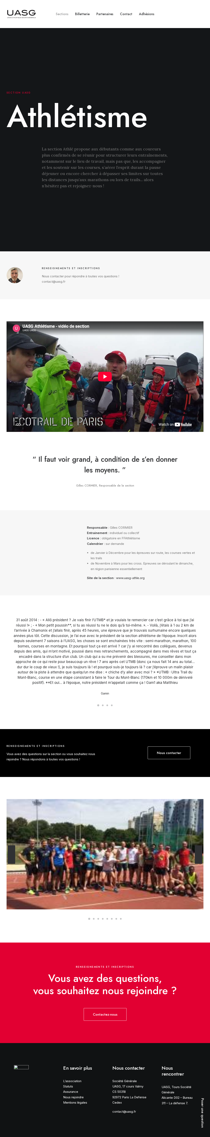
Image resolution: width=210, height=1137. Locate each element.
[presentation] (11, 863)
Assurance (70, 1092)
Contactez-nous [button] (105, 1014)
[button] (188, 14)
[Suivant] (198, 854)
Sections (62, 14)
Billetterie (82, 14)
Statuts (68, 1086)
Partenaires (104, 14)
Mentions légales (75, 1102)
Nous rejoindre (73, 1097)
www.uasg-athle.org (130, 578)
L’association (72, 1081)
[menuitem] (62, 14)
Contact (126, 14)
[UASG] (21, 14)
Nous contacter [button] (169, 752)
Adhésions (146, 14)
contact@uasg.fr (124, 1111)
